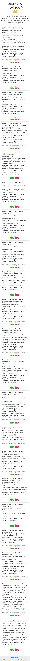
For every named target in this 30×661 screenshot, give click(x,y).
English (12, 657)
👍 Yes (11, 62)
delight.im (4, 659)
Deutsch (17, 657)
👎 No (16, 62)
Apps (19, 659)
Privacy (23, 659)
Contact (27, 659)
